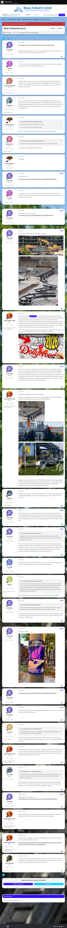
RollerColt (9, 498)
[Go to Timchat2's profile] (9, 64)
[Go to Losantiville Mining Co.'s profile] (9, 81)
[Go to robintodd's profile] (9, 727)
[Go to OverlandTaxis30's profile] (9, 858)
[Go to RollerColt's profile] (9, 493)
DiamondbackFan (9, 125)
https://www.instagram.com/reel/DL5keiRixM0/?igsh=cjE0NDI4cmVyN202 (35, 215)
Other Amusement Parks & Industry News (29, 32)
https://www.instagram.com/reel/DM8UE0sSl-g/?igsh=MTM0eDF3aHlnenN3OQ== (37, 693)
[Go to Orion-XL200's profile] (9, 770)
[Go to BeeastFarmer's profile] (9, 139)
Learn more (2, 2)
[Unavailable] (41, 422)
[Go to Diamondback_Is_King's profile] (9, 316)
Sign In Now (49, 884)
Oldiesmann (10, 105)
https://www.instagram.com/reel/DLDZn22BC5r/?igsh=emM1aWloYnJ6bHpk (36, 45)
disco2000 (9, 567)
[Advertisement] (33, 911)
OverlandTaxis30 (9, 863)
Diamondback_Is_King (9, 320)
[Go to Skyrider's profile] (9, 579)
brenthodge (8, 32)
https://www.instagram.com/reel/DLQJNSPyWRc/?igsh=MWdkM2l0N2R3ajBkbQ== (37, 179)
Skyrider (9, 584)
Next (8, 38)
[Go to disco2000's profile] (9, 562)
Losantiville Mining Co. (9, 86)
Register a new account (18, 884)
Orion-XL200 (9, 774)
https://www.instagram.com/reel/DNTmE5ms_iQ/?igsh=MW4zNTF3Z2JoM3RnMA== (38, 799)
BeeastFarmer (9, 144)
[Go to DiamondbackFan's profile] (9, 120)
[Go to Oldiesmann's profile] (9, 100)
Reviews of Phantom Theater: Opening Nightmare (16, 24)
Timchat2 (9, 68)
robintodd (9, 732)
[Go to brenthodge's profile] (4, 32)
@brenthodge (33, 316)
